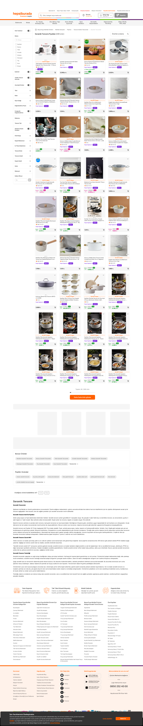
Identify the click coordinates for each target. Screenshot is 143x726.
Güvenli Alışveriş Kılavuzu (19, 693)
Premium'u (24, 16)
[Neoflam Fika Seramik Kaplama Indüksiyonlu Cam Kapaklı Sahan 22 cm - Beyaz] (118, 323)
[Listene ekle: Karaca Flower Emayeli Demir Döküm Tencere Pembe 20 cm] (103, 40)
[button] (46, 72)
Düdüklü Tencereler (89, 651)
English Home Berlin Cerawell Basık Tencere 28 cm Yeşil (118, 103)
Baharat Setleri (88, 618)
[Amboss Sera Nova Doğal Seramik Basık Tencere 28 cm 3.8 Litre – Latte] (94, 127)
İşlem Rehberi (40, 696)
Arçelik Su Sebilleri (41, 656)
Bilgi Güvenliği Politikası (19, 691)
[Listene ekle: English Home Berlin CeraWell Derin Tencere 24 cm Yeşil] (128, 236)
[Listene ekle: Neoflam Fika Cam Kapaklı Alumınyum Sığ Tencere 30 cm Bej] (55, 198)
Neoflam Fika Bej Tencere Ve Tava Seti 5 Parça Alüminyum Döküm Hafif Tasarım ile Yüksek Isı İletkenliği (94, 299)
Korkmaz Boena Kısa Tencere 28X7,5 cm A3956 (45, 297)
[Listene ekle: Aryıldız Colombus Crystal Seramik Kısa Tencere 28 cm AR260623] (128, 159)
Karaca (19, 47)
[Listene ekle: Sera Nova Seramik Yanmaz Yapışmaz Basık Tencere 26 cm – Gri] (79, 236)
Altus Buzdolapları (88, 648)
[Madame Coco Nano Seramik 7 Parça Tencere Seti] (94, 168)
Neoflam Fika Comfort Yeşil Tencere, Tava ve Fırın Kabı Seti (45, 139)
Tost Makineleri (17, 626)
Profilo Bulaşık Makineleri (90, 659)
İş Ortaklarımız (17, 677)
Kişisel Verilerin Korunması (20, 688)
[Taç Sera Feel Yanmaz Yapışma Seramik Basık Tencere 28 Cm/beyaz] (70, 168)
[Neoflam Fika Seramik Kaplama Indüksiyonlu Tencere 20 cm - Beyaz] (70, 360)
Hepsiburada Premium (109, 10)
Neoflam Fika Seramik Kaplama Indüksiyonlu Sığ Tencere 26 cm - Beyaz (117, 299)
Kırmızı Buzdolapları (65, 632)
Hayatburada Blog (41, 674)
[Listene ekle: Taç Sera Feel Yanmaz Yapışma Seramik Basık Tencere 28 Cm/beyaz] (79, 159)
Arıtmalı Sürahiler (64, 637)
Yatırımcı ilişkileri (17, 680)
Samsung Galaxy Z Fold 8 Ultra (116, 649)
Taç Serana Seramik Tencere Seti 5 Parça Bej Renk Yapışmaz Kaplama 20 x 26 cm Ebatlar (119, 64)
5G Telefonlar (111, 641)
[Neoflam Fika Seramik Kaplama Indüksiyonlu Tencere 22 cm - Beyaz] (94, 323)
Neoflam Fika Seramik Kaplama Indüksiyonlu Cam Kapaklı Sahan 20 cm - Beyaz (93, 374)
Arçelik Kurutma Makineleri (44, 659)
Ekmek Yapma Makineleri (90, 646)
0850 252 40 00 (119, 686)
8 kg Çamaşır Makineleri (66, 656)
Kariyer (15, 685)
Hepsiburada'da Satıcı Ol (123, 10)
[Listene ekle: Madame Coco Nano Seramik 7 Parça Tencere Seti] (103, 159)
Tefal (18, 49)
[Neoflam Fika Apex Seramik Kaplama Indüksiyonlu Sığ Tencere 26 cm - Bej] (70, 207)
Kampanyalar (75, 10)
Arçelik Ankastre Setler (43, 637)
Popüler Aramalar (112, 611)
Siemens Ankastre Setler (43, 648)
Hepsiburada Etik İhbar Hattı (118, 693)
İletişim (15, 699)
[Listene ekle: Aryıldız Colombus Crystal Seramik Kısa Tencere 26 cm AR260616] (55, 159)
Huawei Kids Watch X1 (113, 619)
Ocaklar (15, 643)
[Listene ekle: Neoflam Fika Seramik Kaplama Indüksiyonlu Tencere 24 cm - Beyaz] (55, 314)
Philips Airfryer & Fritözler (90, 635)
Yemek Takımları (17, 654)
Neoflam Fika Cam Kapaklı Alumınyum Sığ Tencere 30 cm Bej (46, 221)
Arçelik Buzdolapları (42, 610)
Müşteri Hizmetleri (96, 10)
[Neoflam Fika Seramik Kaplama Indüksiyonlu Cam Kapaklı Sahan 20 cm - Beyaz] (94, 360)
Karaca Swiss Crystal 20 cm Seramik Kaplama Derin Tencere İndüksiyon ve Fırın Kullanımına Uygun (119, 219)
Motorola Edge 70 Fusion (114, 635)
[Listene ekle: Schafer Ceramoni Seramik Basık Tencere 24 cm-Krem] (79, 40)
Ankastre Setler (17, 629)
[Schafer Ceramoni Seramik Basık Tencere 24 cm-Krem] (70, 49)
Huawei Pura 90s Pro (113, 625)
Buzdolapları (16, 607)
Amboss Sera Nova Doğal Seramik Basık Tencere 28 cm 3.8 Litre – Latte (94, 139)
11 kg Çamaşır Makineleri (66, 635)
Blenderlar (15, 616)
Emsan (19, 66)
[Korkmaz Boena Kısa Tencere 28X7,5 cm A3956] (46, 284)
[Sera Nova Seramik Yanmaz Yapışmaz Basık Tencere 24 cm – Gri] (70, 88)
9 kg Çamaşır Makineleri (66, 629)
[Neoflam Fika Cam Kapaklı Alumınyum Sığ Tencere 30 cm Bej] (46, 207)
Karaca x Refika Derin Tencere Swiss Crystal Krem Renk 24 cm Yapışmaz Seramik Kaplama (94, 258)
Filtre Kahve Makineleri (19, 637)
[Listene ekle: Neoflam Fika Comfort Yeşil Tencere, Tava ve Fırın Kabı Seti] (55, 118)
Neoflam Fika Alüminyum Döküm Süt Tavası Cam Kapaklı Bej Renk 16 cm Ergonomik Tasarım (45, 258)
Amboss (19, 55)
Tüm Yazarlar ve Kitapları (114, 608)
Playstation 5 (111, 633)
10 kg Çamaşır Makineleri (67, 618)
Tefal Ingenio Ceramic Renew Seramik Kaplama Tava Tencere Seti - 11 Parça (46, 64)
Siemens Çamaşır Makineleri (44, 646)
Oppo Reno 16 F (112, 644)
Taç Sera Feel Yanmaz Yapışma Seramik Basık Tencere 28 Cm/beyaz (70, 182)
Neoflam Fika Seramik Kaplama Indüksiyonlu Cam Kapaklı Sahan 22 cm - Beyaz (118, 338)
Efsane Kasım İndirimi (113, 616)
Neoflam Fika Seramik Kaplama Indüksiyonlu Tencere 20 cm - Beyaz (69, 374)
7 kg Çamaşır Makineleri (66, 626)
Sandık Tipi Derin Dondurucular (68, 616)
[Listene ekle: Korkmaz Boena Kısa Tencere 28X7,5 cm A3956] (55, 275)
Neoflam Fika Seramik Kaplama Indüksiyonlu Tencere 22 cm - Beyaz (94, 337)
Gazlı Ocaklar (63, 643)
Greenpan (19, 58)
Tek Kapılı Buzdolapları (66, 654)
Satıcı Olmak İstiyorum (42, 677)
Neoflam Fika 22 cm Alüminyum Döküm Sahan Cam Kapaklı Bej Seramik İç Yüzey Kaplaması (92, 103)
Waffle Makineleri (17, 640)
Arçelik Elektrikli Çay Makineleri (92, 640)
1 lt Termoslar (63, 648)
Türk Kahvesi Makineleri (19, 648)
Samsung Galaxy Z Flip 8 (114, 652)
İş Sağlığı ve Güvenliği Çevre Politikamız (23, 696)
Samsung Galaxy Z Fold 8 (114, 646)
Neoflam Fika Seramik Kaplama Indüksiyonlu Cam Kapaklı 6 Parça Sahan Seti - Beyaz (118, 374)
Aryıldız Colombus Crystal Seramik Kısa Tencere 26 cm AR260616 (45, 182)
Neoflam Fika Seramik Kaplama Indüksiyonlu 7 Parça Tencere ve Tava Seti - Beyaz (46, 374)
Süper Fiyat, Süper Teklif (63, 10)
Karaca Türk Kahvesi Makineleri (45, 640)
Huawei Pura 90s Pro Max (114, 622)
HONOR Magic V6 (112, 657)
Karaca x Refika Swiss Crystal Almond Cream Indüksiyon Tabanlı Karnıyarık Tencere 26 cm (70, 141)
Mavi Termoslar (64, 651)
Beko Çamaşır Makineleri (43, 635)
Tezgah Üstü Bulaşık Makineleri (68, 607)
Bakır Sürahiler (64, 640)
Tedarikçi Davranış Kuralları (44, 682)
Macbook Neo (111, 627)
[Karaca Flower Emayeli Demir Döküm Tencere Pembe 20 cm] (94, 49)
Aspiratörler (87, 607)
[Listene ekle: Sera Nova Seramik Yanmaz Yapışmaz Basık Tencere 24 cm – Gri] (79, 79)
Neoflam (19, 44)
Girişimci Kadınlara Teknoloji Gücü (45, 685)
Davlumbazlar (16, 659)
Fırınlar (15, 618)
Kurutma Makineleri (18, 621)
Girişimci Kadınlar (85, 10)
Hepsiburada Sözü (112, 605)
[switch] (29, 31)
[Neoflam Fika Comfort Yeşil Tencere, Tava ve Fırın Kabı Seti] (46, 127)
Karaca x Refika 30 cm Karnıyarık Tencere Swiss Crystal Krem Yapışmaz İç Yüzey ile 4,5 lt (119, 141)
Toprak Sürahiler (64, 646)
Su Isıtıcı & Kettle (17, 651)
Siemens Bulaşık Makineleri (91, 621)
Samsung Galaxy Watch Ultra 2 (116, 655)
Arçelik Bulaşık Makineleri (43, 618)
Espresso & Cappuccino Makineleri (22, 646)
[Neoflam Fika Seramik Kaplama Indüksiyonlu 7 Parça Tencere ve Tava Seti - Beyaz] (46, 360)
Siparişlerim (52, 10)
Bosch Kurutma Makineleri (43, 651)
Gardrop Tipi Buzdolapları (67, 610)
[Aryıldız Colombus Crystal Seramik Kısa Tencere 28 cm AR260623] (118, 168)
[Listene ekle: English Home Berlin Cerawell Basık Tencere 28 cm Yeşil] (128, 79)
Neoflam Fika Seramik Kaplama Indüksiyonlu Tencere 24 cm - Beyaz (45, 337)
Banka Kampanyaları (42, 693)
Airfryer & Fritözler (17, 624)
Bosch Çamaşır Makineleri (91, 624)
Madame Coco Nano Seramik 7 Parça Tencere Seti (94, 182)
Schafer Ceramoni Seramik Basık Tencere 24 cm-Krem (69, 62)
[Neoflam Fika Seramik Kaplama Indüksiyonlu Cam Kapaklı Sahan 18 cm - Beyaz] (70, 323)
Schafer (19, 52)
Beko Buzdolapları (41, 621)
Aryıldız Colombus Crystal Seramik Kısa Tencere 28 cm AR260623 (118, 182)
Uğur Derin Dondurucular (43, 607)
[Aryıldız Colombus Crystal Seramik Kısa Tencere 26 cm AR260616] (46, 168)
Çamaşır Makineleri (18, 610)
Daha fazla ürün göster (82, 397)
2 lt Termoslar (63, 624)
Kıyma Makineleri (88, 632)
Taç (18, 60)
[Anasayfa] (36, 30)
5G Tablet (110, 638)
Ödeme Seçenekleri (42, 691)
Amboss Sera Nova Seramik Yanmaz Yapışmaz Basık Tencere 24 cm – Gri (69, 101)
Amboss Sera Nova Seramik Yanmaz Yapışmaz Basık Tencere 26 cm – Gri (69, 258)
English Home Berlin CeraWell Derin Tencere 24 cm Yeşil (118, 260)
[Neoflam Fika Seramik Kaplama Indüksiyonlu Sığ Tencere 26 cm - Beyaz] (118, 284)
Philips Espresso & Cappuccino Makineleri (47, 626)
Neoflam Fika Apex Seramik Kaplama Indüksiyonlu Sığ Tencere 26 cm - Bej (70, 221)
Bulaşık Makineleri (18, 632)
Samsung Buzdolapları (90, 637)
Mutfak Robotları (88, 643)
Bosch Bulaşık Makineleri (43, 624)
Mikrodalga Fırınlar (18, 635)
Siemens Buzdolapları (42, 613)
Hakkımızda (16, 674)
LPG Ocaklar (63, 613)
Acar (18, 63)
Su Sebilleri (16, 613)
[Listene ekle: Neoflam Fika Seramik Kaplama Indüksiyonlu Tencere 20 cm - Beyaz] (79, 351)
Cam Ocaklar (63, 621)
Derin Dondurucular (89, 626)
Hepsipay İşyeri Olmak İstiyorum (45, 680)
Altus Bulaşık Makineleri (43, 643)
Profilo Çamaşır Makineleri (91, 616)
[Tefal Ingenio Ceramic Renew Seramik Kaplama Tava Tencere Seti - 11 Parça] (46, 49)
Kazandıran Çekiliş (113, 630)
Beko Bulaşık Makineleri (90, 610)
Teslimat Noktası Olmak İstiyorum (45, 688)
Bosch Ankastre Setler (42, 654)
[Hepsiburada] (22, 13)
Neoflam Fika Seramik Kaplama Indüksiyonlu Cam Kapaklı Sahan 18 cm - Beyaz (69, 338)
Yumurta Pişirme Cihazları (90, 656)
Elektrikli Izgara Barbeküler (91, 629)
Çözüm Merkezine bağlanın (119, 675)
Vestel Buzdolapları (42, 629)
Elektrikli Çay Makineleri (19, 656)
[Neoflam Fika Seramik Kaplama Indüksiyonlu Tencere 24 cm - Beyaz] (46, 323)
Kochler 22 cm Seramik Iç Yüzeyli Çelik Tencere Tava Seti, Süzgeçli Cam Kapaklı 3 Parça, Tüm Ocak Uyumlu (94, 219)
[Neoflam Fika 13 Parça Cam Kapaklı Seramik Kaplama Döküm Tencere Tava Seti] (70, 284)
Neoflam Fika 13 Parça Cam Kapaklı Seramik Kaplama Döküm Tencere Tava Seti (69, 299)
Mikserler (86, 613)
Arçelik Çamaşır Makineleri (44, 632)
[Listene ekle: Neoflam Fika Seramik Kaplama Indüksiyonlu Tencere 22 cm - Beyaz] (103, 314)
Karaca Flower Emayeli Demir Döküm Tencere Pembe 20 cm (94, 62)
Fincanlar (86, 654)
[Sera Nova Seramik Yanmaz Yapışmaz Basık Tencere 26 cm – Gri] (70, 246)
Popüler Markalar (112, 614)
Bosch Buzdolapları (42, 616)
